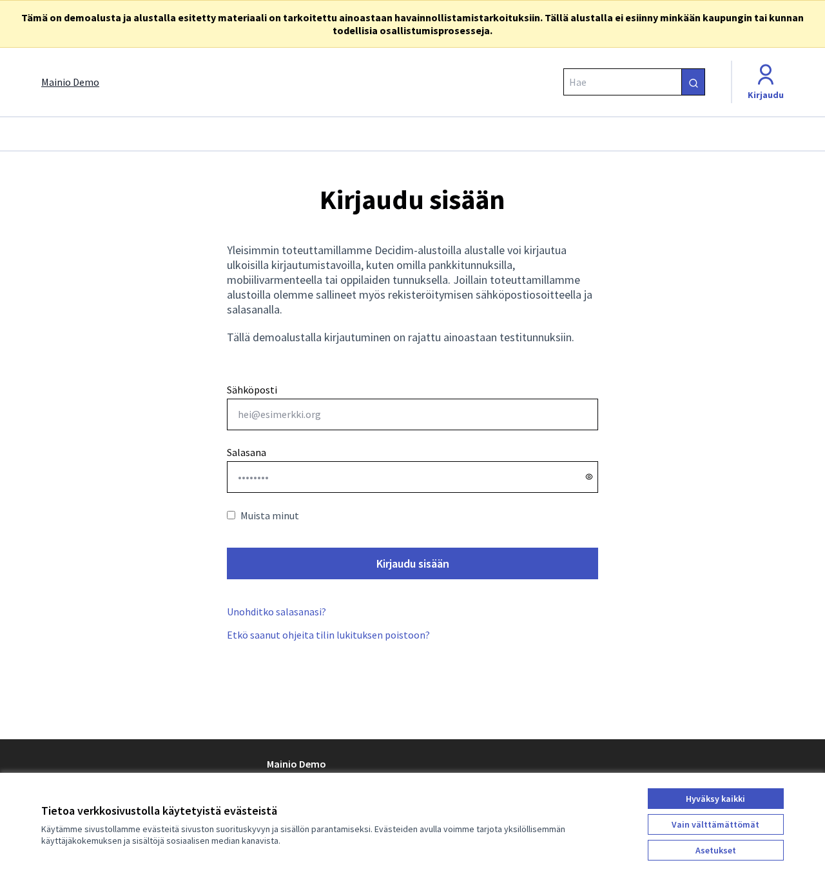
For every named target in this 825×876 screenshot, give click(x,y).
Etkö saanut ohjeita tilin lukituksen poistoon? (328, 634)
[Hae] (692, 82)
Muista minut (269, 515)
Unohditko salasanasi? (276, 611)
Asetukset (715, 850)
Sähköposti (252, 389)
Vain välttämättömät (715, 824)
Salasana (246, 452)
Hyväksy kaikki (715, 798)
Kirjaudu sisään (412, 563)
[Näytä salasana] (589, 477)
